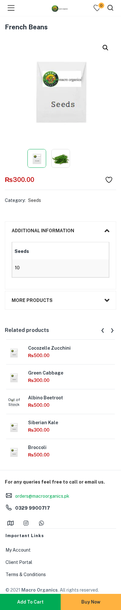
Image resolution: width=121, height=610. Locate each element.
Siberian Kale (43, 422)
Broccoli (37, 447)
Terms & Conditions (25, 574)
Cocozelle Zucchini (49, 348)
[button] (105, 48)
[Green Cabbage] (14, 377)
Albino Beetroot (45, 397)
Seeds (34, 200)
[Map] (10, 522)
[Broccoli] (14, 451)
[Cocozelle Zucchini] (14, 352)
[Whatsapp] (41, 522)
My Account (18, 550)
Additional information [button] (43, 230)
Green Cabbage (45, 372)
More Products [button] (32, 300)
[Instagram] (25, 522)
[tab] (60, 230)
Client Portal (18, 562)
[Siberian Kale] (14, 426)
